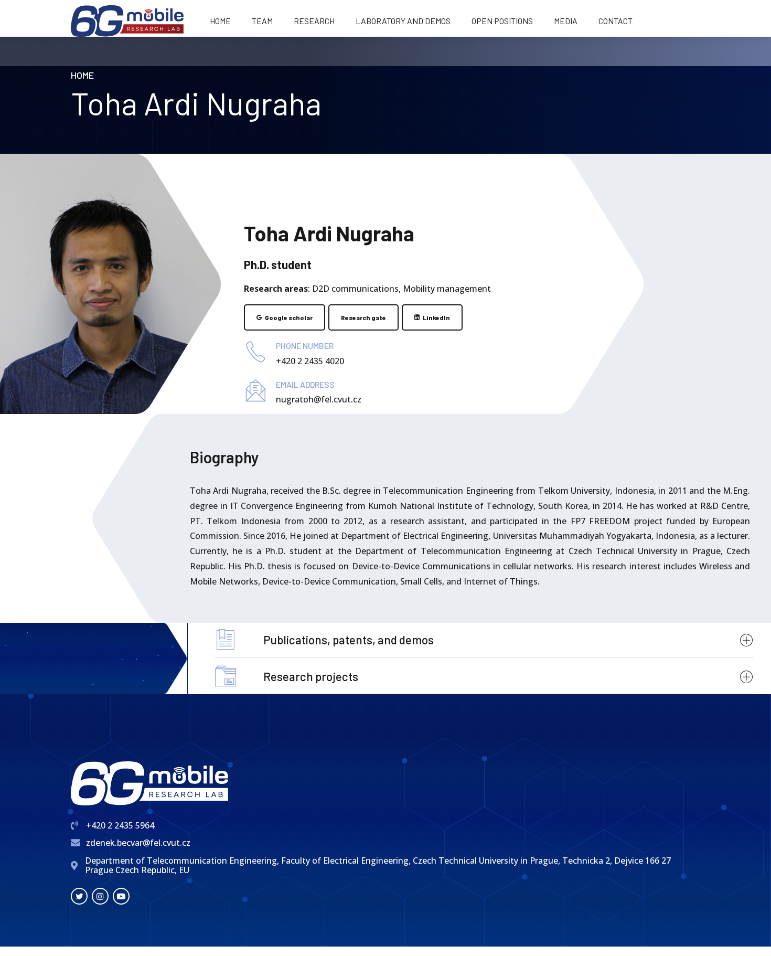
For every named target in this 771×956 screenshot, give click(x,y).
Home (220, 21)
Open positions (502, 21)
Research (314, 21)
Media (565, 21)
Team (262, 21)
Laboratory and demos (403, 21)
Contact (615, 21)
